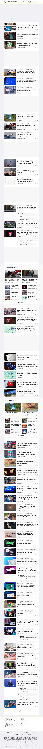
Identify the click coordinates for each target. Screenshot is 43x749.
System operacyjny (24, 723)
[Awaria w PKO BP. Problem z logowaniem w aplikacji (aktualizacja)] (10, 181)
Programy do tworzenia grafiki (10, 726)
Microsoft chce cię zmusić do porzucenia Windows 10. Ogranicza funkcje (25, 631)
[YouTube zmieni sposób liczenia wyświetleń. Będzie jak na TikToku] (10, 384)
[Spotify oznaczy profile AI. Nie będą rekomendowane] (10, 543)
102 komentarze (21, 685)
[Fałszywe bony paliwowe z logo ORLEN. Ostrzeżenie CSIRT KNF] (10, 126)
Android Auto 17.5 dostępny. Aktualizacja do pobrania (25, 117)
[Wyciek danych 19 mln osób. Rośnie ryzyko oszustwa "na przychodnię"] (10, 647)
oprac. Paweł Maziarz (29, 33)
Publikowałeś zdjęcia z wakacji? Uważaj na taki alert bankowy (26, 480)
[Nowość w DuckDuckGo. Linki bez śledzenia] (10, 613)
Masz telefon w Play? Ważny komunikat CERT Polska (25, 551)
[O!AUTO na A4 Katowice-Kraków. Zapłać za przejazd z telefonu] (24, 426)
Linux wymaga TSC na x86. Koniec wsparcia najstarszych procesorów (27, 498)
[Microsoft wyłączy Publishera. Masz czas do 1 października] (10, 586)
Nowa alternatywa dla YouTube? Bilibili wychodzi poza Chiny (27, 26)
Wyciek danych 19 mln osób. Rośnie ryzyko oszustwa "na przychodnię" (25, 647)
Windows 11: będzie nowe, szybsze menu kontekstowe (27, 356)
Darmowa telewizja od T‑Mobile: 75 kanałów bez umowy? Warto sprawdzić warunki (27, 320)
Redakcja (18, 732)
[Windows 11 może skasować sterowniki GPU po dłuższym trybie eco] (10, 72)
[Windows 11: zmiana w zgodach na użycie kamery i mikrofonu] (10, 208)
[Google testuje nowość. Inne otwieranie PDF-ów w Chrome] (10, 604)
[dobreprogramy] (12, 1)
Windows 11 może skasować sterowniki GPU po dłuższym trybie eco (26, 72)
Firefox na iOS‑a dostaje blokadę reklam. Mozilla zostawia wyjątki (27, 471)
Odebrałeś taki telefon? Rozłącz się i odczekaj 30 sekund (27, 516)
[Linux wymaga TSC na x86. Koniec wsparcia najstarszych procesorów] (10, 498)
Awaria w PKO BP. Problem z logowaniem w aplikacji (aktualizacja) (25, 181)
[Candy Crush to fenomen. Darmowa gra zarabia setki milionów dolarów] (10, 454)
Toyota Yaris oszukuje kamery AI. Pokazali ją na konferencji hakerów (32, 419)
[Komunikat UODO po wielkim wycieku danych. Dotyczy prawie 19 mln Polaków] (10, 674)
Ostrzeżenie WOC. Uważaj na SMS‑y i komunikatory (25, 162)
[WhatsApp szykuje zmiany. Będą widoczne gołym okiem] (10, 45)
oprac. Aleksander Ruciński (30, 221)
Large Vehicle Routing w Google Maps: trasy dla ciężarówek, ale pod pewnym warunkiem (27, 225)
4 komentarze (20, 563)
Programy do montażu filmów (9, 723)
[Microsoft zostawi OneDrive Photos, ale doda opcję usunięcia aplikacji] (10, 561)
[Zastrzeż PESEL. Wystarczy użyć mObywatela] (10, 656)
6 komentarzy (20, 377)
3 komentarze (20, 92)
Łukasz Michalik (25, 415)
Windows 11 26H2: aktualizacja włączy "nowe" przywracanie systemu (26, 81)
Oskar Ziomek (27, 178)
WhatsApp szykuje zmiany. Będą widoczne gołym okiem (27, 44)
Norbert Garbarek (28, 363)
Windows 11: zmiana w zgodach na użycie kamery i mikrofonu (26, 208)
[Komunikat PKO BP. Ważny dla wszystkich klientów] (10, 90)
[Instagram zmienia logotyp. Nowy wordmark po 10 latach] (10, 622)
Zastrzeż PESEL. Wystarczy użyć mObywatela (26, 655)
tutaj (26, 746)
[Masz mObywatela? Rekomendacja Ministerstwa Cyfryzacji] (10, 233)
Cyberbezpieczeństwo (24, 721)
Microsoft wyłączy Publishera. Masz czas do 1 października (26, 585)
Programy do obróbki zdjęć (9, 719)
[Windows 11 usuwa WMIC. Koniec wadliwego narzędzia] (10, 489)
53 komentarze (21, 633)
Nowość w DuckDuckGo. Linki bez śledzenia (27, 612)
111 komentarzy (21, 236)
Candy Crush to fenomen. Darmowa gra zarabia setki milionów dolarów (25, 454)
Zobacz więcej (21, 302)
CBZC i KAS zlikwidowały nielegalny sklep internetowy (26, 664)
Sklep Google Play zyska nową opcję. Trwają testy (26, 594)
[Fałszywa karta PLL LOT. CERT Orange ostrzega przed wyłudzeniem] (10, 135)
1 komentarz (20, 29)
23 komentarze (21, 174)
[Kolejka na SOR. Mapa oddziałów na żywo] (10, 375)
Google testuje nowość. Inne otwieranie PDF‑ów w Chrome (26, 603)
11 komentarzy (21, 395)
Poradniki (22, 719)
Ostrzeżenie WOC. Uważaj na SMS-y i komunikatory (15, 291)
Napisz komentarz (21, 47)
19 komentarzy (21, 519)
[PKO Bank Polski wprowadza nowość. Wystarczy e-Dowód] (10, 393)
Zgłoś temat (33, 732)
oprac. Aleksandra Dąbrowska (30, 41)
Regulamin (23, 732)
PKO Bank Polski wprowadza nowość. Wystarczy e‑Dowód (26, 392)
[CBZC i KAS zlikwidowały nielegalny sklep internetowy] (10, 665)
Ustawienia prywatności (27, 734)
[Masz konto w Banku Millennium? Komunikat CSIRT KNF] (10, 445)
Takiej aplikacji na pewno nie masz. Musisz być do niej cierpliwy (27, 365)
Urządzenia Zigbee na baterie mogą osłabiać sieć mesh (26, 507)
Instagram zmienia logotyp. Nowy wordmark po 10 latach (27, 621)
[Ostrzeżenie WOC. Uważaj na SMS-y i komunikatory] (10, 163)
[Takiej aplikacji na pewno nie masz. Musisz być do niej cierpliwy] (10, 366)
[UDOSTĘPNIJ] (37, 30)
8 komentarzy (20, 554)
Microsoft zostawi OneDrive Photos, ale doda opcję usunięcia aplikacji (27, 561)
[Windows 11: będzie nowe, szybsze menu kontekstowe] (10, 357)
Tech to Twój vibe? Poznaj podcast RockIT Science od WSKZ (27, 703)
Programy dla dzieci (8, 725)
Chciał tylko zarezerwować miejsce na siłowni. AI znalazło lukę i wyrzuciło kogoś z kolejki (27, 525)
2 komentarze (20, 38)
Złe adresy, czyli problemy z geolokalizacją (28, 413)
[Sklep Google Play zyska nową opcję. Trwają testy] (10, 595)
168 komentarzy (21, 676)
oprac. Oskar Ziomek (28, 69)
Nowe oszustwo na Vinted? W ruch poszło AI (27, 35)
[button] (38, 2)
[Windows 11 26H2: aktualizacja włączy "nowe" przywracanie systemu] (10, 81)
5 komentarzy (20, 75)
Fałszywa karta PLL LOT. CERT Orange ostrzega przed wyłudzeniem (26, 135)
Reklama (28, 732)
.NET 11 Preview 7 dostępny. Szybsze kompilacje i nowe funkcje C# (25, 534)
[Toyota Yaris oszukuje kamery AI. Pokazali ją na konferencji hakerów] (24, 420)
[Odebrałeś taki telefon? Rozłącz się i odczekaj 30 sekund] (10, 516)
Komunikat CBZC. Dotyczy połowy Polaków (27, 171)
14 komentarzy (21, 359)
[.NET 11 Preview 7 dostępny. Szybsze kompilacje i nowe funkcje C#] (10, 534)
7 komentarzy (20, 211)
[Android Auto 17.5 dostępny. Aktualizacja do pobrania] (10, 118)
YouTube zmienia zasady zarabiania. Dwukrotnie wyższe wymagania (26, 570)
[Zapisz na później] (35, 30)
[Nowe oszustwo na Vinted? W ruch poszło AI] (10, 36)
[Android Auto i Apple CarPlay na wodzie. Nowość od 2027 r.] (24, 431)
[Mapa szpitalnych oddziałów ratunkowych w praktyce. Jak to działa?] (24, 298)
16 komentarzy (21, 501)
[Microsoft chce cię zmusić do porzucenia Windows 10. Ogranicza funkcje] (10, 631)
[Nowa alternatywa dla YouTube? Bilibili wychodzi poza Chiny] (10, 27)
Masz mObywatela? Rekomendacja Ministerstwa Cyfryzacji (28, 233)
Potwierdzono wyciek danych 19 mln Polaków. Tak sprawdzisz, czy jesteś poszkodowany (27, 683)
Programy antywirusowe (9, 724)
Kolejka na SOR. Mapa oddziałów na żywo (27, 374)
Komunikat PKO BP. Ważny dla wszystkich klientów (26, 89)
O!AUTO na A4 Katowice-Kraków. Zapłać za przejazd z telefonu (31, 425)
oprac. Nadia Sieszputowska (30, 24)
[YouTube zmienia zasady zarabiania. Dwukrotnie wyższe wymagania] (10, 570)
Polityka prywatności (16, 734)
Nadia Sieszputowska (31, 299)
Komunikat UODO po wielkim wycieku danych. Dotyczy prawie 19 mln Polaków (27, 674)
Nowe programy (7, 727)
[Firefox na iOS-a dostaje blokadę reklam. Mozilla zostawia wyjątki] (10, 472)
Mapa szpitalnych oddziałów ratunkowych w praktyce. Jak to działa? (31, 297)
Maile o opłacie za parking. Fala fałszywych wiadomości (31, 291)
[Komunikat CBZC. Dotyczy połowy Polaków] (10, 172)
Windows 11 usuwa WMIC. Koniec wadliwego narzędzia (27, 489)
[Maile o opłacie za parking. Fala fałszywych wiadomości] (24, 292)
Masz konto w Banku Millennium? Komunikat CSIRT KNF (27, 444)
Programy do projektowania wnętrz (10, 721)
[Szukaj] (24, 2)
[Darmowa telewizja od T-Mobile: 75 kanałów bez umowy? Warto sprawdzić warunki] (10, 320)
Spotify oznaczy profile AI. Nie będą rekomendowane (26, 542)
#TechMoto (9, 400)
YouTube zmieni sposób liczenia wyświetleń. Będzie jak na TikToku (27, 383)
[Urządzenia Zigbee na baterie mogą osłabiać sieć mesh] (10, 507)
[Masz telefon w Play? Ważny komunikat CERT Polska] (10, 552)
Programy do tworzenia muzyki (10, 720)
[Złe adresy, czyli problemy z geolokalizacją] (30, 407)
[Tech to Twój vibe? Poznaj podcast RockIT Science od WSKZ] (10, 704)
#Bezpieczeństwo (11, 267)
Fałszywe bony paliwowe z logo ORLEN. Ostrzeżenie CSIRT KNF (26, 126)
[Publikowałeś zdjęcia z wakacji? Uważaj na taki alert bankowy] (10, 480)
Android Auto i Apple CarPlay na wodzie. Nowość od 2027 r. (32, 430)
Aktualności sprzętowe (24, 720)
